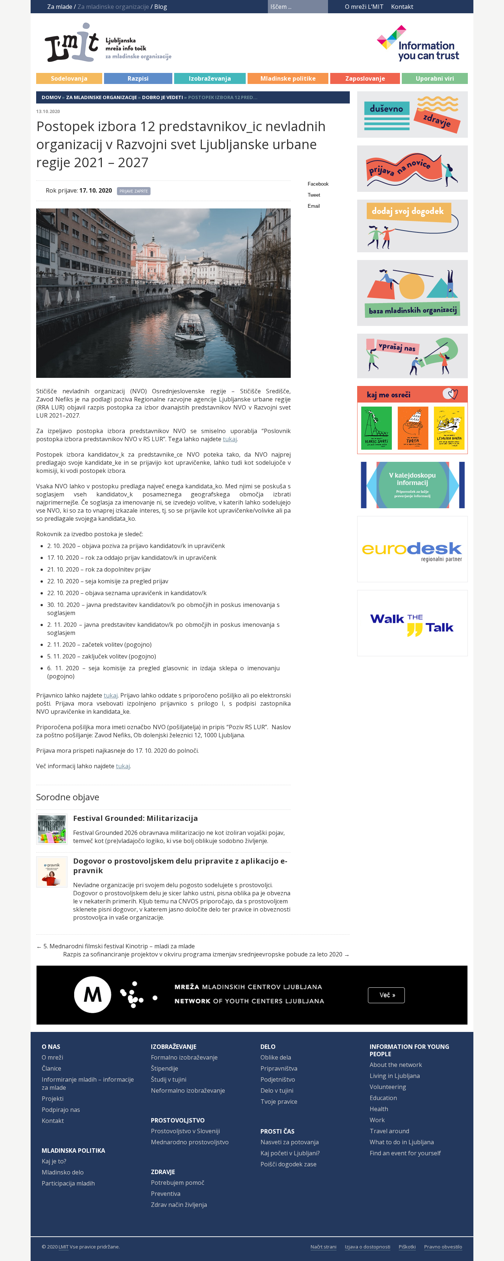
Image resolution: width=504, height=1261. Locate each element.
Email (314, 206)
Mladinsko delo (63, 1172)
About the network (396, 1065)
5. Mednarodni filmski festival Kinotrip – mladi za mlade (119, 946)
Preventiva (165, 1194)
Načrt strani (323, 1246)
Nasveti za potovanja (289, 1142)
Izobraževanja (210, 78)
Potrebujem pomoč (177, 1183)
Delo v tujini (276, 1090)
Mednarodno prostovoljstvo (190, 1142)
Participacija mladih (68, 1183)
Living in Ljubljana (395, 1076)
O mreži (52, 1057)
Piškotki (407, 1246)
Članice (51, 1068)
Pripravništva (278, 1068)
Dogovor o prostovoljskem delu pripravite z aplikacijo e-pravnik (180, 865)
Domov (51, 97)
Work (377, 1120)
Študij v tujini (168, 1079)
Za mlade (59, 7)
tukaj (230, 439)
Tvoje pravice (278, 1101)
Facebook (423, 6)
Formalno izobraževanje (184, 1057)
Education (383, 1098)
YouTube (435, 6)
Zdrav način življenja (179, 1205)
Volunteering (388, 1087)
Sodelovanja (69, 78)
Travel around (389, 1131)
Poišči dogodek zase (288, 1164)
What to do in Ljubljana (402, 1142)
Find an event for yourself (405, 1153)
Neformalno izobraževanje (188, 1090)
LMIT (64, 1246)
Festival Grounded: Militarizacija (135, 818)
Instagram (449, 6)
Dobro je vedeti (162, 97)
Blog (160, 7)
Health (379, 1109)
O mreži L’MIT (364, 7)
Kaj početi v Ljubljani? (290, 1153)
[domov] (116, 58)
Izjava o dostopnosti (367, 1246)
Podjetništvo (277, 1079)
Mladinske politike (288, 78)
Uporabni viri (435, 78)
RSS (463, 6)
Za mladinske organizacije (101, 97)
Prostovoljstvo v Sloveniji (185, 1131)
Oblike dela (275, 1057)
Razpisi (138, 78)
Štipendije (164, 1068)
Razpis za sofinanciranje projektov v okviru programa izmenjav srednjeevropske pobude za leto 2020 (202, 954)
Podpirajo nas (61, 1110)
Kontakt (402, 7)
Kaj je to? (54, 1161)
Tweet (314, 195)
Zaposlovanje (365, 78)
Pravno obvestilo (443, 1246)
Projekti (52, 1099)
